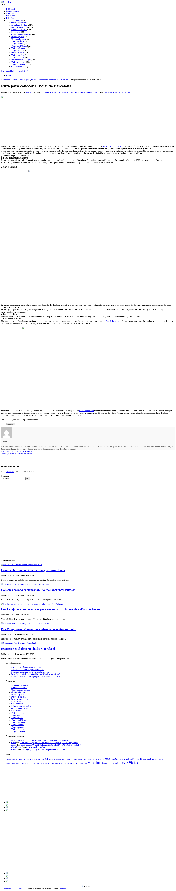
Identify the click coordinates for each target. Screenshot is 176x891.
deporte (93, 759)
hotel (130, 759)
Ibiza (142, 759)
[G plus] (7, 810)
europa (113, 759)
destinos (98, 759)
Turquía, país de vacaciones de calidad (16, 454)
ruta (128, 92)
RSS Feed (10, 18)
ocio (38, 763)
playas (47, 763)
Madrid (153, 759)
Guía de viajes (17, 67)
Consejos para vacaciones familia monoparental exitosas (38, 589)
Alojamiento (10, 759)
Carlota (14, 749)
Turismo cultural (18, 57)
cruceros (82, 759)
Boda (46, 759)
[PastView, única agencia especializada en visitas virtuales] (25, 623)
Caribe (55, 759)
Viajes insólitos (17, 43)
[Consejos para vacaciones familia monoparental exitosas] (25, 584)
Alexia (28, 92)
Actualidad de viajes (19, 25)
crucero (76, 759)
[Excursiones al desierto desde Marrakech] (18, 643)
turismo (74, 762)
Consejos (69, 759)
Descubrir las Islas (18, 53)
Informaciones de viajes (21, 60)
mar (165, 759)
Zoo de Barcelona (113, 321)
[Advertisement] (31, 459)
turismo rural (83, 763)
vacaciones (96, 763)
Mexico (18, 763)
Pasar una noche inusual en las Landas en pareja (30, 672)
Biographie (10, 424)
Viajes (133, 762)
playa (42, 763)
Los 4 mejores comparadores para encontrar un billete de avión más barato (51, 609)
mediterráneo (10, 763)
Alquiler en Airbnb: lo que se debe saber (27, 669)
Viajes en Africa (17, 55)
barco (35, 759)
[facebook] (7, 802)
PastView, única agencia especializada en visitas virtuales (38, 629)
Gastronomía (121, 759)
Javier (13, 745)
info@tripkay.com (18, 740)
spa (68, 763)
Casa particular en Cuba (36, 747)
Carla (13, 742)
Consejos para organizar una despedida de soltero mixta (44, 749)
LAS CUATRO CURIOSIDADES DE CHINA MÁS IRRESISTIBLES (51, 745)
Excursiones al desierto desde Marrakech (28, 648)
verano (113, 763)
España (106, 758)
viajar (118, 763)
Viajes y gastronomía (19, 64)
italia (148, 759)
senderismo (58, 763)
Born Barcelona (119, 92)
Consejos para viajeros (20, 34)
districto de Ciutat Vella (112, 146)
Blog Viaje (10, 9)
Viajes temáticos (17, 41)
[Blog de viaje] (7, 2)
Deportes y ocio (17, 36)
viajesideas (5, 80)
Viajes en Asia (17, 50)
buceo (51, 759)
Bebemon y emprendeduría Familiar (17, 451)
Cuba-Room (16, 747)
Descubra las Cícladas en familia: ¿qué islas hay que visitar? (35, 674)
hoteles (136, 759)
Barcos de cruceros (19, 30)
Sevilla (64, 763)
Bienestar (41, 759)
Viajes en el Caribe (19, 46)
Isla (145, 759)
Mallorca (160, 759)
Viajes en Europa (18, 48)
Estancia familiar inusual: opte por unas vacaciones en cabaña (36, 676)
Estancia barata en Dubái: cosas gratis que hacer (33, 570)
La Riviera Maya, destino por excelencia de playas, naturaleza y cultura (49, 742)
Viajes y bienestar (18, 62)
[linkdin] (7, 807)
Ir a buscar (10, 16)
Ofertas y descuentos (19, 23)
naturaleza (24, 763)
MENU (4, 4)
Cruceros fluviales (18, 39)
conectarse (10, 472)
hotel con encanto (86, 410)
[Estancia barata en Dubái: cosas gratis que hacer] (21, 565)
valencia (107, 763)
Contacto (10, 13)
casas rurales (61, 759)
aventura (18, 759)
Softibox (62, 889)
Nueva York (32, 763)
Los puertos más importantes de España (27, 667)
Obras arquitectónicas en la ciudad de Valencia (50, 740)
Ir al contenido (7, 71)
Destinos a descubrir (19, 27)
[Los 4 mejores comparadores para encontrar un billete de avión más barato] (32, 604)
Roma (52, 763)
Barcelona (108, 92)
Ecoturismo (16, 32)
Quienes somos (12, 11)
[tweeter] (7, 805)
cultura (89, 759)
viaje (125, 762)
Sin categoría (16, 20)
